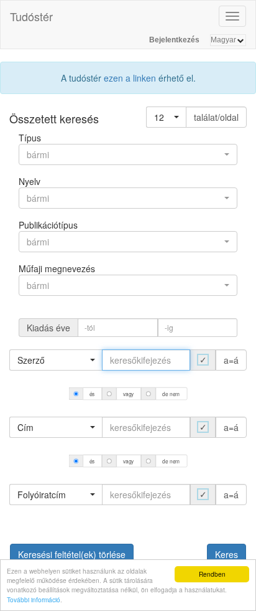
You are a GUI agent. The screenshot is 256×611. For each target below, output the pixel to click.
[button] (166, 117)
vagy (128, 393)
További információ (33, 599)
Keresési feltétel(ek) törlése (72, 554)
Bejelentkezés (174, 40)
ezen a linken (130, 78)
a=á (231, 360)
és (92, 393)
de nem (170, 393)
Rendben (212, 574)
